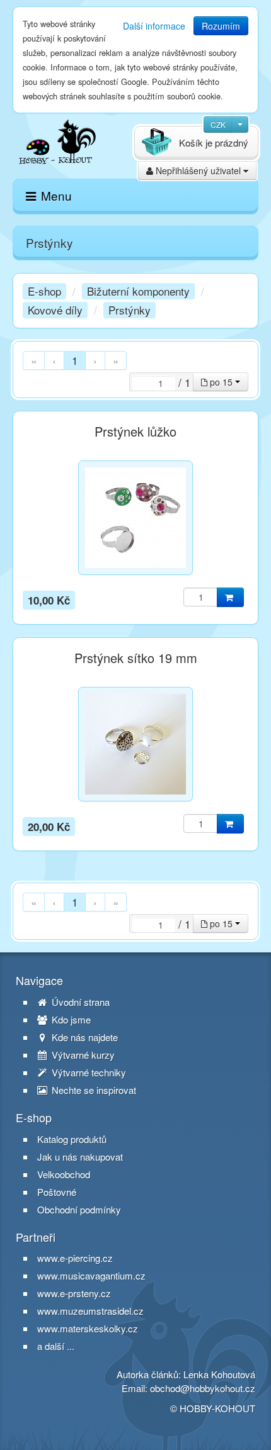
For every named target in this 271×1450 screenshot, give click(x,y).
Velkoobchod (63, 1174)
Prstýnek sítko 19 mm (135, 658)
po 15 (221, 382)
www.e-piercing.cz (75, 1257)
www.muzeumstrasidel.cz (90, 1310)
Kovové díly (55, 310)
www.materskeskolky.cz (87, 1328)
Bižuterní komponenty (138, 291)
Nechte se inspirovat (92, 1090)
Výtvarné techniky (87, 1072)
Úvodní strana (79, 1002)
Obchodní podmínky (79, 1209)
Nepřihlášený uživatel (198, 170)
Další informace (154, 26)
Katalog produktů (72, 1139)
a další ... (55, 1345)
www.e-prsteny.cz (74, 1293)
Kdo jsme (70, 1019)
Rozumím (221, 26)
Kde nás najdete (83, 1037)
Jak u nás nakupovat (80, 1157)
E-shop (44, 291)
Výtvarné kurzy (82, 1055)
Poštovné (56, 1192)
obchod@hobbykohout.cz (202, 1388)
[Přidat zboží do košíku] (230, 597)
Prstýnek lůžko (135, 431)
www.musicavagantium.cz (91, 1275)
